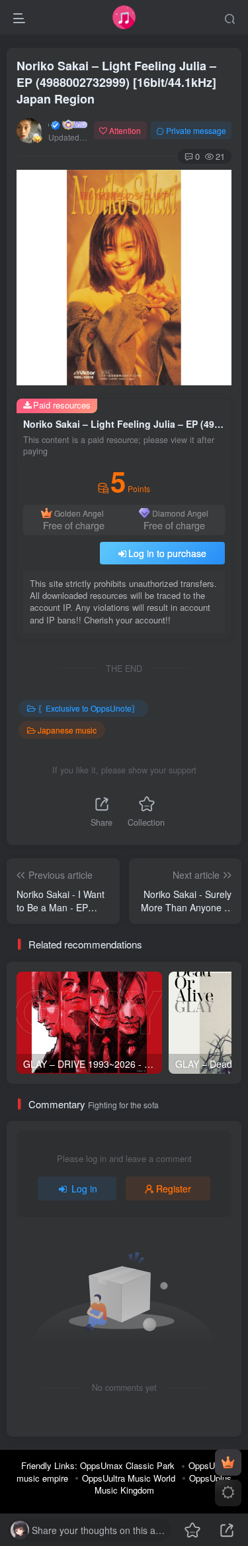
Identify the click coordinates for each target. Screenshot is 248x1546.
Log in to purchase (167, 553)
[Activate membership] (228, 1462)
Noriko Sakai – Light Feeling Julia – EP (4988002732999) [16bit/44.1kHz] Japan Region (116, 82)
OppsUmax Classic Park (127, 1465)
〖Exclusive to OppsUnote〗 (89, 708)
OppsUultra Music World (128, 1478)
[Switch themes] (228, 1493)
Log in (84, 1188)
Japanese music (67, 730)
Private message (196, 130)
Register (173, 1188)
